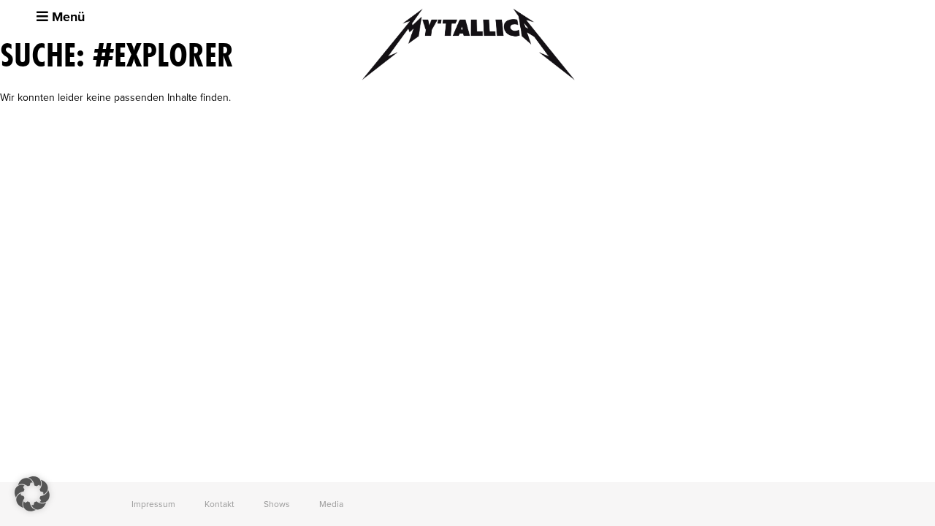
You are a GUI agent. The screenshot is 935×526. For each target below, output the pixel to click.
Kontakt (219, 504)
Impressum (153, 504)
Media (331, 504)
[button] (32, 494)
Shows (277, 504)
